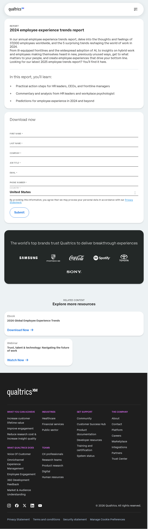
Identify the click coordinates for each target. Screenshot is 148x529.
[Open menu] (135, 9)
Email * (13, 173)
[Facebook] (17, 505)
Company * (15, 153)
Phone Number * (18, 182)
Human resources (53, 477)
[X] (24, 505)
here (103, 62)
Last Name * (16, 143)
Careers (116, 435)
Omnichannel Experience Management (15, 464)
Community (84, 418)
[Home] (16, 9)
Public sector (50, 429)
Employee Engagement (21, 474)
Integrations (119, 447)
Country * (15, 188)
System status (85, 455)
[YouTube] (40, 505)
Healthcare (48, 418)
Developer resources (89, 440)
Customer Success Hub (91, 424)
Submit (19, 212)
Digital (46, 471)
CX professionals (52, 454)
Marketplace (119, 441)
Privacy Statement (18, 519)
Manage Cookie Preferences (107, 519)
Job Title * (15, 163)
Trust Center (119, 458)
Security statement (75, 519)
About (115, 418)
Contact (117, 424)
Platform (117, 429)
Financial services (53, 424)
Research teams (52, 459)
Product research (52, 465)
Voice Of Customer (19, 454)
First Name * (16, 134)
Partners (117, 453)
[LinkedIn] (32, 505)
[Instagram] (9, 505)
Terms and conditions (46, 519)
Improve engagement (20, 428)
